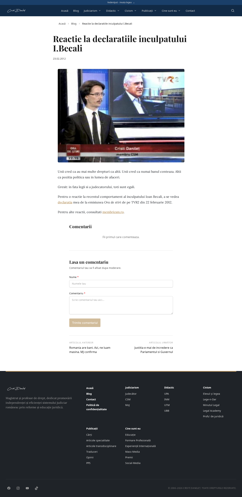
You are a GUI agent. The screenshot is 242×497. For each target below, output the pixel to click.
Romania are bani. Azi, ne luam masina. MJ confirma (89, 350)
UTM (167, 405)
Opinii (90, 457)
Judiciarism (90, 10)
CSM (128, 399)
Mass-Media (132, 451)
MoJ (127, 405)
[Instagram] (18, 488)
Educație (130, 434)
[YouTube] (27, 488)
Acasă (64, 10)
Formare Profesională (138, 440)
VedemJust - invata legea (121, 2)
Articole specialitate (98, 440)
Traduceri (92, 451)
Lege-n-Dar (209, 399)
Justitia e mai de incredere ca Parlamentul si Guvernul (153, 350)
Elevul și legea (211, 393)
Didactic (111, 10)
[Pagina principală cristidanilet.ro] (16, 10)
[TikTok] (36, 488)
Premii (129, 457)
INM (166, 399)
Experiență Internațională (140, 446)
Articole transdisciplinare (101, 446)
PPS (88, 463)
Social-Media (132, 463)
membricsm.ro (113, 212)
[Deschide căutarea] (232, 10)
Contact (190, 10)
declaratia (65, 202)
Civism (129, 10)
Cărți (89, 434)
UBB (166, 410)
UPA (166, 393)
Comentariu (77, 293)
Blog (76, 10)
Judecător (131, 393)
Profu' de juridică (213, 416)
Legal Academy (212, 410)
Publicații (147, 10)
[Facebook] (9, 488)
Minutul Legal (211, 405)
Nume (74, 277)
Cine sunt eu (169, 10)
